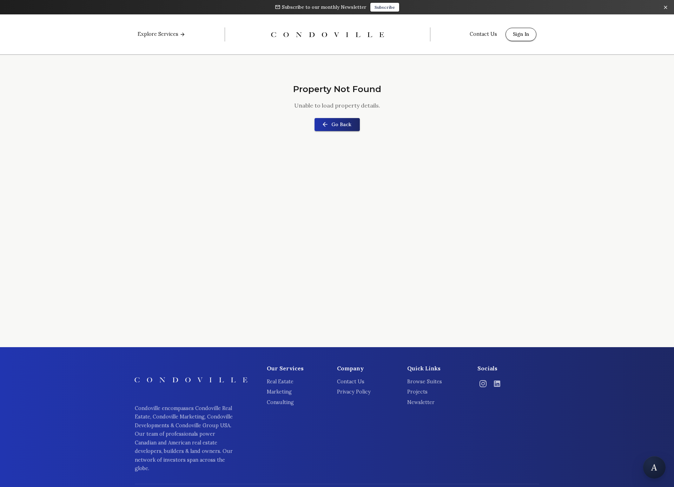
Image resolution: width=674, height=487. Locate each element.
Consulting (280, 402)
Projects (417, 392)
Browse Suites (424, 381)
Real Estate (280, 381)
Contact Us (350, 381)
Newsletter (421, 402)
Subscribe (385, 7)
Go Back (341, 124)
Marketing (279, 392)
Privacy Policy (354, 392)
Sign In (521, 34)
